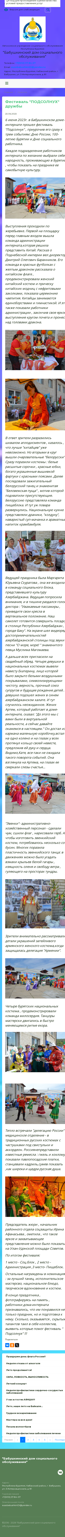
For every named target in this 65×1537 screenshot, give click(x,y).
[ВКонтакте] (7, 1345)
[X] (17, 1345)
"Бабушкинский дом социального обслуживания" (32, 54)
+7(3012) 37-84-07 (25, 63)
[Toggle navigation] (6, 83)
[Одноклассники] (12, 1345)
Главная (8, 92)
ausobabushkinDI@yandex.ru (28, 67)
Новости (22, 92)
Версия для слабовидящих (25, 9)
